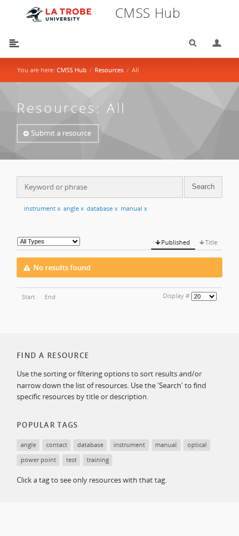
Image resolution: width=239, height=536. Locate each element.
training (98, 459)
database (102, 208)
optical (197, 444)
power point (38, 459)
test (71, 459)
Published (175, 242)
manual (134, 208)
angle (73, 208)
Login (212, 43)
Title (211, 242)
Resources (108, 70)
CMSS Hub (72, 70)
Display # (176, 295)
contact (56, 444)
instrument (42, 208)
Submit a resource (61, 133)
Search (189, 43)
